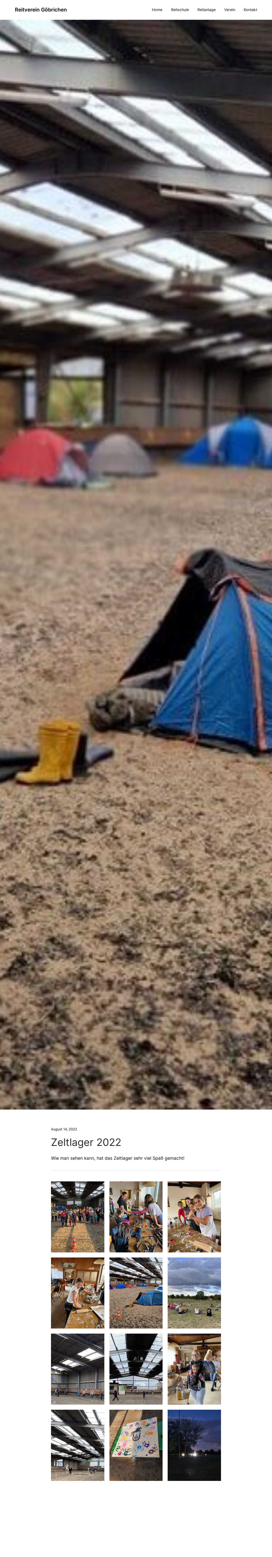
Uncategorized (62, 1134)
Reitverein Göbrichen (41, 10)
